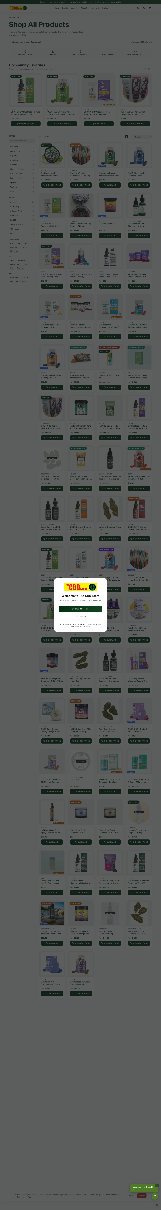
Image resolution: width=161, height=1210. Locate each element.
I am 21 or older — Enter (80, 609)
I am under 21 (80, 616)
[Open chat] (155, 1196)
